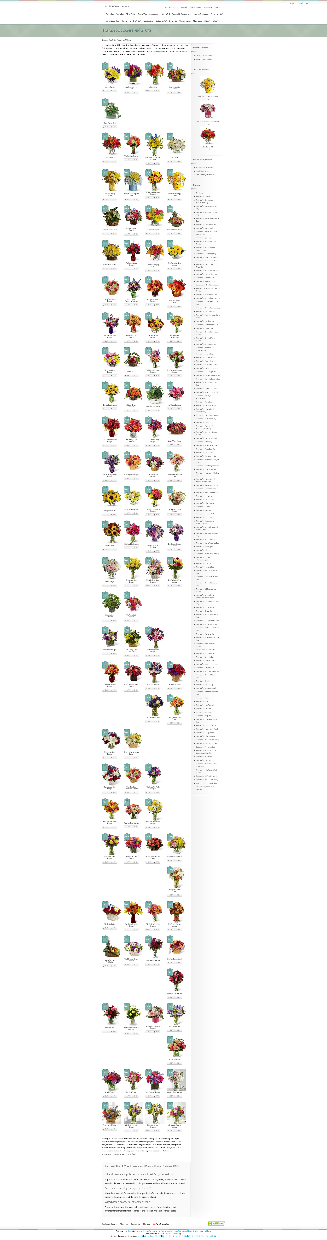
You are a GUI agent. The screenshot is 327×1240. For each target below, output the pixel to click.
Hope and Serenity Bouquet (153, 1126)
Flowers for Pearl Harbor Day (206, 743)
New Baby (130, 14)
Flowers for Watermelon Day (206, 344)
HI (173, 1236)
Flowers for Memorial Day (205, 634)
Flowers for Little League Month (207, 485)
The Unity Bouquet (153, 684)
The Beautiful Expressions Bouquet (131, 300)
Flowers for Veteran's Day (205, 668)
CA (152, 1236)
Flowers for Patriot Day (204, 452)
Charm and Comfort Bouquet (174, 1126)
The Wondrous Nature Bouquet (153, 581)
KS (189, 1236)
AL (138, 1236)
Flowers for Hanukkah (204, 757)
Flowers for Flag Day (203, 716)
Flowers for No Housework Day (207, 492)
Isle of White (174, 157)
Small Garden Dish (109, 123)
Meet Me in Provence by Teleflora (152, 158)
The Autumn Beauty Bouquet (153, 440)
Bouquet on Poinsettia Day (205, 747)
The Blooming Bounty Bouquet (131, 960)
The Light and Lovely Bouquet (109, 822)
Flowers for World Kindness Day (207, 671)
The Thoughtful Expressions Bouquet (131, 788)
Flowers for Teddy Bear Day (205, 449)
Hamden (177, 1234)
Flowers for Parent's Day (204, 328)
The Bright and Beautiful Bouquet (174, 336)
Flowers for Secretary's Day (205, 514)
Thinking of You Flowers (204, 56)
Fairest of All (131, 371)
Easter (124, 21)
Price (207, 21)
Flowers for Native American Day (207, 554)
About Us (124, 1224)
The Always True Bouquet (131, 440)
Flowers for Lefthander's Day (206, 365)
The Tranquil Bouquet (174, 405)
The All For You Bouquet (153, 336)
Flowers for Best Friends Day (206, 705)
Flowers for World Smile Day (206, 539)
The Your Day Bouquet (131, 509)
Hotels (175, 7)
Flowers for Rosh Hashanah (206, 469)
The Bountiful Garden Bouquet (174, 510)
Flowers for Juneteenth (204, 196)
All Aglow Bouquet (174, 1059)
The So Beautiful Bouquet (131, 229)
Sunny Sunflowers (109, 510)
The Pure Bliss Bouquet (131, 544)
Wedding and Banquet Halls (188, 1231)
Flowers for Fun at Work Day (206, 228)
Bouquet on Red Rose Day (205, 712)
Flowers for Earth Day (203, 510)
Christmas (197, 21)
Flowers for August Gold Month (207, 392)
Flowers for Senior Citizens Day (207, 368)
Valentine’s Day (112, 21)
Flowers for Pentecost (204, 709)
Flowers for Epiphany (203, 238)
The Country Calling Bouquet (174, 718)
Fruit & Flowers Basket (174, 229)
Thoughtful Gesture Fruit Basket (110, 961)
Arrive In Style (109, 581)
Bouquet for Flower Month (205, 650)
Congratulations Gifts (204, 59)
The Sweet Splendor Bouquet (174, 890)
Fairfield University (202, 171)
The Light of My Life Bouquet (153, 925)
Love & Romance (201, 14)
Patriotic (173, 21)
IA (186, 1236)
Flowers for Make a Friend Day (206, 274)
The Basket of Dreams (174, 684)
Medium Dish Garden (153, 406)
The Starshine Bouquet (131, 156)
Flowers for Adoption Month (206, 688)
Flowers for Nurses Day (204, 611)
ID (176, 1236)
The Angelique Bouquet (153, 717)
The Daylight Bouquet (109, 405)
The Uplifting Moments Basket (131, 753)
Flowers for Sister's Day (204, 354)
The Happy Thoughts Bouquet (131, 925)
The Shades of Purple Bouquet (174, 545)
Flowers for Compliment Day (206, 225)
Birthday (120, 14)
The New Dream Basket (174, 959)
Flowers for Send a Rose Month (207, 729)
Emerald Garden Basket (109, 229)
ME (199, 1236)
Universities (208, 7)
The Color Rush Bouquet (131, 616)
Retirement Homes (142, 1231)
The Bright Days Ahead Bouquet (153, 510)
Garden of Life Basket (109, 1125)
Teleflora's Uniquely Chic (153, 265)
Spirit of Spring (109, 87)
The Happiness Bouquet (131, 474)
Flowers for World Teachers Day (207, 543)
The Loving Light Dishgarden (131, 650)
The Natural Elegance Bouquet (152, 300)
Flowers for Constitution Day (206, 456)
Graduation (148, 21)
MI (211, 1236)
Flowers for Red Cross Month (206, 438)
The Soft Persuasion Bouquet (110, 300)
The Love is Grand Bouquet (131, 264)
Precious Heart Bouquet (174, 993)
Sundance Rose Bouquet (131, 823)
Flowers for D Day (202, 698)
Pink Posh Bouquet (131, 1092)
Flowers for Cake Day (203, 681)
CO (156, 1236)
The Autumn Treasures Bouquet (110, 440)
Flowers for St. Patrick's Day (206, 419)
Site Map (146, 1224)
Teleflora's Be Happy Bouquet (174, 194)
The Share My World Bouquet (152, 788)
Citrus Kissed (153, 87)
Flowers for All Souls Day (205, 657)
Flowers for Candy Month (205, 733)
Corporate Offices (204, 1231)
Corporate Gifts (217, 14)
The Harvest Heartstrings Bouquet (152, 193)
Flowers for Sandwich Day (205, 661)
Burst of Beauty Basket (174, 441)
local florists (128, 1231)
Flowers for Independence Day (206, 295)
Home (104, 40)
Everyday (110, 14)
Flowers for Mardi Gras (204, 402)
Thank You (142, 14)
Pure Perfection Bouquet (152, 1092)
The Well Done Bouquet (174, 856)
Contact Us (135, 1224)
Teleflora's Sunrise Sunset (174, 301)
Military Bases (173, 1231)
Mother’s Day (135, 21)
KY (193, 1236)
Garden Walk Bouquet (153, 960)
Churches (217, 7)
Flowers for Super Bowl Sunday (207, 257)
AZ (145, 1236)
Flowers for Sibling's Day (205, 500)
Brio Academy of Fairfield (205, 175)
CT (160, 1236)
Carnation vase (109, 1027)
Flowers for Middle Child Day (206, 361)
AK (142, 1236)
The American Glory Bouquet (109, 788)
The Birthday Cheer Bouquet (131, 857)
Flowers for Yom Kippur (204, 547)
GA (170, 1236)
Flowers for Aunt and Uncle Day (207, 325)
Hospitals (184, 7)
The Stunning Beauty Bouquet (152, 650)
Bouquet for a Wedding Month (206, 776)
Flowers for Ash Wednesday (206, 405)
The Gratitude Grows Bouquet (109, 336)
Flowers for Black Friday (204, 685)
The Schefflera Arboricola (109, 616)
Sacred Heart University (204, 168)
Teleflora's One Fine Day (131, 88)
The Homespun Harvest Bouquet (131, 685)
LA (196, 1236)
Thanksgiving (185, 21)
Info (114, 90)
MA (207, 1236)
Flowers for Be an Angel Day (206, 372)
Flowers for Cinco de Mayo (205, 607)
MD (203, 1236)
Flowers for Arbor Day (204, 517)
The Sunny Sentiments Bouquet (153, 822)
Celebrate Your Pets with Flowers (207, 783)
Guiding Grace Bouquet (174, 1092)
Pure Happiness (109, 545)
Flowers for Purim (202, 422)
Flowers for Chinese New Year (206, 261)
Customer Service (109, 1224)
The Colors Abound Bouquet (110, 685)
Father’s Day (161, 21)
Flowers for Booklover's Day (206, 357)
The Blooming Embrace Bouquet (174, 371)
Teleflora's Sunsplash (153, 229)
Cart (106, 90)
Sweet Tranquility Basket (174, 88)
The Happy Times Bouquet (109, 857)
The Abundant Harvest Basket (153, 857)
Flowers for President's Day (205, 278)
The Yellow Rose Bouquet (131, 581)
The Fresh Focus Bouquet (153, 475)
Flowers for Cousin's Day (205, 321)
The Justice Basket (109, 924)
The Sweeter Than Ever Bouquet (174, 475)
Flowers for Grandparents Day (207, 445)
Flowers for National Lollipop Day (208, 308)
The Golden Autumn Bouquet (174, 925)
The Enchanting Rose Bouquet (174, 581)
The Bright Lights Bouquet (109, 371)
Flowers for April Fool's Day (206, 489)
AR (149, 1236)
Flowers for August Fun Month (206, 389)
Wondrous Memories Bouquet (131, 1126)
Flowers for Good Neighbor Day (207, 466)
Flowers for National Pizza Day (207, 271)
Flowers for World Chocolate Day (208, 298)
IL (179, 1236)
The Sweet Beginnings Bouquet (153, 1027)
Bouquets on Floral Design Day (207, 285)
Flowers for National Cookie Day (207, 740)
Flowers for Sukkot (202, 550)
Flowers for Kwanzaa (203, 760)
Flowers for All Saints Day (205, 653)
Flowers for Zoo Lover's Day (206, 496)
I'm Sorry (199, 193)
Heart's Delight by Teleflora (152, 546)
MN (214, 1236)
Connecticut (169, 1234)
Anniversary (154, 14)
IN (183, 1236)
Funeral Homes (195, 7)
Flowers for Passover (203, 507)
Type (215, 21)
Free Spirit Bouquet (174, 1026)
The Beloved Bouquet (109, 649)
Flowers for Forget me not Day (207, 664)
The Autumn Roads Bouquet (131, 336)
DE (163, 1236)
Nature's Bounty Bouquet (131, 406)
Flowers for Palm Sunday (205, 503)
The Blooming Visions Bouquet (110, 475)
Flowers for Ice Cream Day (205, 311)
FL (166, 1236)
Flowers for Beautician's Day (206, 725)
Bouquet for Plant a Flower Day (207, 415)
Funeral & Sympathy (181, 14)
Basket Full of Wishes (109, 264)
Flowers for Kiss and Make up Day (208, 375)
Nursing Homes (154, 1231)
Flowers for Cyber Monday (205, 736)
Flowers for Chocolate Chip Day (207, 621)
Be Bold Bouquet (109, 1092)
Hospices (164, 1231)
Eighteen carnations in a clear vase (131, 1028)
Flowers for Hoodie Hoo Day (206, 281)
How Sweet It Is (110, 157)
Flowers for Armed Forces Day (206, 624)
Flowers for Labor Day (204, 442)
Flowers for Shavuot (203, 701)
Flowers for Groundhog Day (206, 254)
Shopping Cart (303, 3)
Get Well (166, 14)
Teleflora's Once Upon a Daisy (131, 194)
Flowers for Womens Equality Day (208, 379)
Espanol (293, 3)
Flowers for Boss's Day (204, 563)
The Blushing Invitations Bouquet (152, 371)
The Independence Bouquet (109, 753)
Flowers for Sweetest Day (205, 567)
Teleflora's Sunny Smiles (109, 194)
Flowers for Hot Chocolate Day (207, 780)
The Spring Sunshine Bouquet (174, 264)
